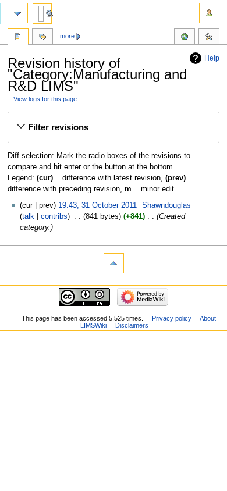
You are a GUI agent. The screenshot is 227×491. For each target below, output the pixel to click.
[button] (113, 127)
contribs (54, 216)
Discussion (42, 38)
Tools (209, 38)
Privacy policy (171, 318)
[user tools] (209, 13)
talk (28, 216)
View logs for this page (45, 98)
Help (211, 58)
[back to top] (114, 263)
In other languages (184, 38)
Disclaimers (131, 325)
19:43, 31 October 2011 (97, 205)
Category (18, 38)
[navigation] (18, 13)
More (67, 36)
